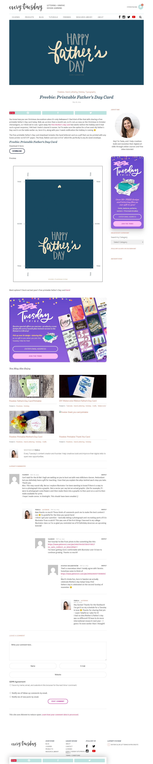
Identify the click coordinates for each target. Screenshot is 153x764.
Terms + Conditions (73, 755)
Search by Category (119, 237)
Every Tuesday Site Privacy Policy (76, 752)
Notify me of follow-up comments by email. (29, 693)
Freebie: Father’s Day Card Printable (25, 401)
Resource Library (52, 751)
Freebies (60, 92)
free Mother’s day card (60, 125)
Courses (49, 746)
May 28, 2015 (76, 102)
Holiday (81, 92)
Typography (90, 92)
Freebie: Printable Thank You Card (74, 437)
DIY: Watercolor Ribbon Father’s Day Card (77, 401)
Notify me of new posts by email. (25, 697)
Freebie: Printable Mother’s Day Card (25, 437)
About (68, 744)
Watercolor (102, 406)
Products (49, 749)
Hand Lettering (71, 92)
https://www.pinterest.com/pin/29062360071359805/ (83, 574)
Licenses (69, 749)
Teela (37, 450)
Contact (69, 746)
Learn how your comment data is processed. (60, 715)
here (68, 290)
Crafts (94, 406)
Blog (47, 744)
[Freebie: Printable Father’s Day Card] (15, 453)
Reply (104, 475)
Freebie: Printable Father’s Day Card (76, 97)
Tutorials (69, 406)
